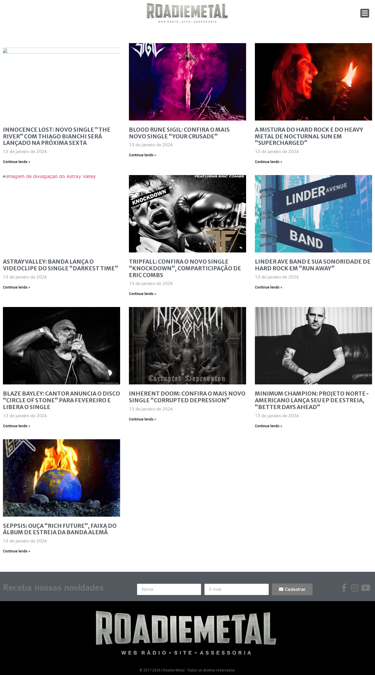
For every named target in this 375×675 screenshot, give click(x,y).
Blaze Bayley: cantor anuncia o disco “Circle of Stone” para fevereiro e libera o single (61, 400)
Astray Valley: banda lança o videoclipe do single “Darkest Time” (60, 265)
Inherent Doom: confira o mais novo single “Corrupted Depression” (187, 397)
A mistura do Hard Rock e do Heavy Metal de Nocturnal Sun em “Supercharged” (309, 136)
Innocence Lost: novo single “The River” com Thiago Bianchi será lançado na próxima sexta (56, 136)
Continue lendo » (16, 162)
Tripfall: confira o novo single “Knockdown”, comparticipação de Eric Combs (185, 268)
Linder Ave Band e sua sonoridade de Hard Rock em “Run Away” (313, 265)
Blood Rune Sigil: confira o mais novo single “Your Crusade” (179, 133)
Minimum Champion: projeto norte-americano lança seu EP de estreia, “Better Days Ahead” (312, 400)
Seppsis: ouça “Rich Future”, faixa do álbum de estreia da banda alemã (60, 529)
